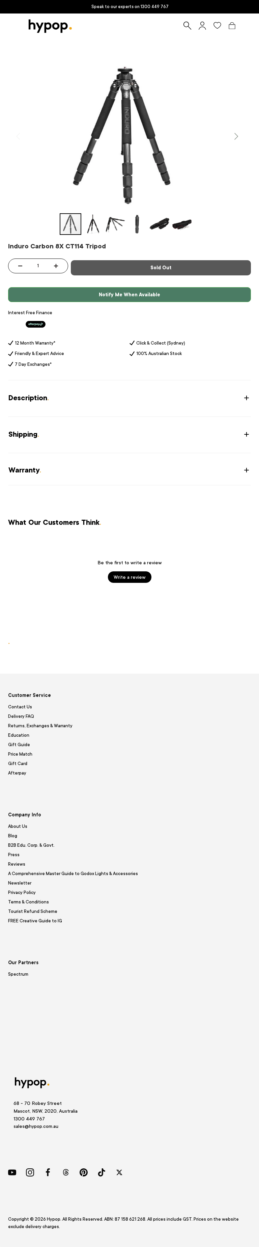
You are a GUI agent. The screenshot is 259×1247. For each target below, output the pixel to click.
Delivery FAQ (21, 716)
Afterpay (17, 773)
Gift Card (17, 763)
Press (14, 854)
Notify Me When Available (129, 294)
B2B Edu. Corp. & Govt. (31, 845)
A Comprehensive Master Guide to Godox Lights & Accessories (73, 873)
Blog (12, 835)
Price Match (20, 754)
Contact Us (20, 706)
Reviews (16, 864)
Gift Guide (19, 744)
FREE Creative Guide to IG (35, 920)
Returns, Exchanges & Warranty (40, 725)
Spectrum (18, 974)
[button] (232, 25)
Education (18, 735)
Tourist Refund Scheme (32, 911)
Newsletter (19, 883)
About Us (17, 826)
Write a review (130, 577)
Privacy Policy (22, 892)
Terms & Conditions (28, 901)
